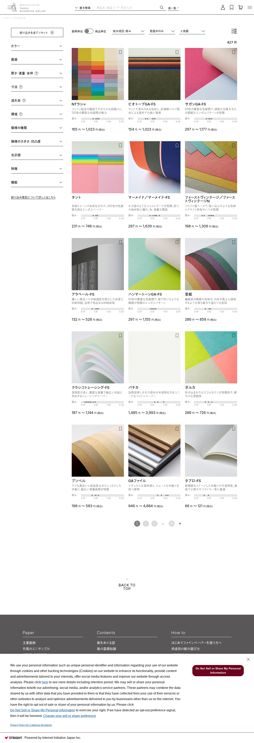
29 (171, 524)
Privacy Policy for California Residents (31, 725)
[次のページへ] (180, 523)
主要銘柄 (29, 643)
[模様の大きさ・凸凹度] (52, 141)
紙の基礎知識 (106, 649)
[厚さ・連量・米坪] (50, 73)
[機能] (40, 182)
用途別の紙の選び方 (185, 649)
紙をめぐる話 (106, 643)
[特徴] (40, 168)
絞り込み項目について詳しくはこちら (33, 197)
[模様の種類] (45, 128)
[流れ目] (44, 100)
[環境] (42, 114)
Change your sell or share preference (69, 716)
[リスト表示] (234, 31)
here (45, 682)
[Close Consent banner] (248, 659)
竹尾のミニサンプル (36, 649)
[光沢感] (42, 155)
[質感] (40, 59)
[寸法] (42, 87)
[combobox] (192, 31)
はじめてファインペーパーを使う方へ (196, 643)
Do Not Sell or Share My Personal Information (42, 710)
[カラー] (41, 46)
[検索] (161, 7)
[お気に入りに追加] (120, 52)
